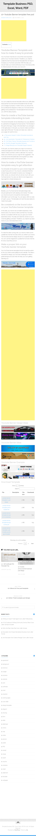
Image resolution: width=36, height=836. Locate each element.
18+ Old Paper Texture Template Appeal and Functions (19, 141)
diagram (5, 709)
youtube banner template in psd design (6, 500)
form (4, 716)
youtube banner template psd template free (6, 507)
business (5, 675)
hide (9, 44)
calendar (5, 679)
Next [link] (32, 543)
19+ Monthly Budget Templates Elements (15, 143)
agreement (5, 660)
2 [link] (28, 543)
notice (4, 735)
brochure (5, 668)
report (4, 757)
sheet (4, 769)
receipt (4, 750)
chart (4, 690)
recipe (4, 754)
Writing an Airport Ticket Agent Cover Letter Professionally (18, 619)
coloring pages (6, 698)
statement (5, 772)
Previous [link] (20, 543)
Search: (17, 488)
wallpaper (5, 780)
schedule (5, 765)
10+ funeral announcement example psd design (25, 568)
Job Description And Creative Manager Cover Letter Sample (18, 637)
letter (4, 720)
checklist (5, 694)
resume (5, 761)
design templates (6, 17)
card (4, 683)
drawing (5, 712)
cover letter (5, 701)
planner (5, 739)
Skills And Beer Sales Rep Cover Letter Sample (15, 628)
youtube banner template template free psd (6, 522)
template (5, 776)
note (4, 731)
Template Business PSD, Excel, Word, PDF (18, 6)
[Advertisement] (13, 30)
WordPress (17, 830)
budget (4, 671)
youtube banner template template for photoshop (6, 515)
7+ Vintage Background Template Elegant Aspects (18, 145)
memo (4, 727)
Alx (27, 830)
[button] (10, 492)
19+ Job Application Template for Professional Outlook (19, 139)
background (6, 664)
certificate (5, 686)
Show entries (18, 485)
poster (4, 742)
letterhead (5, 724)
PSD (4, 746)
